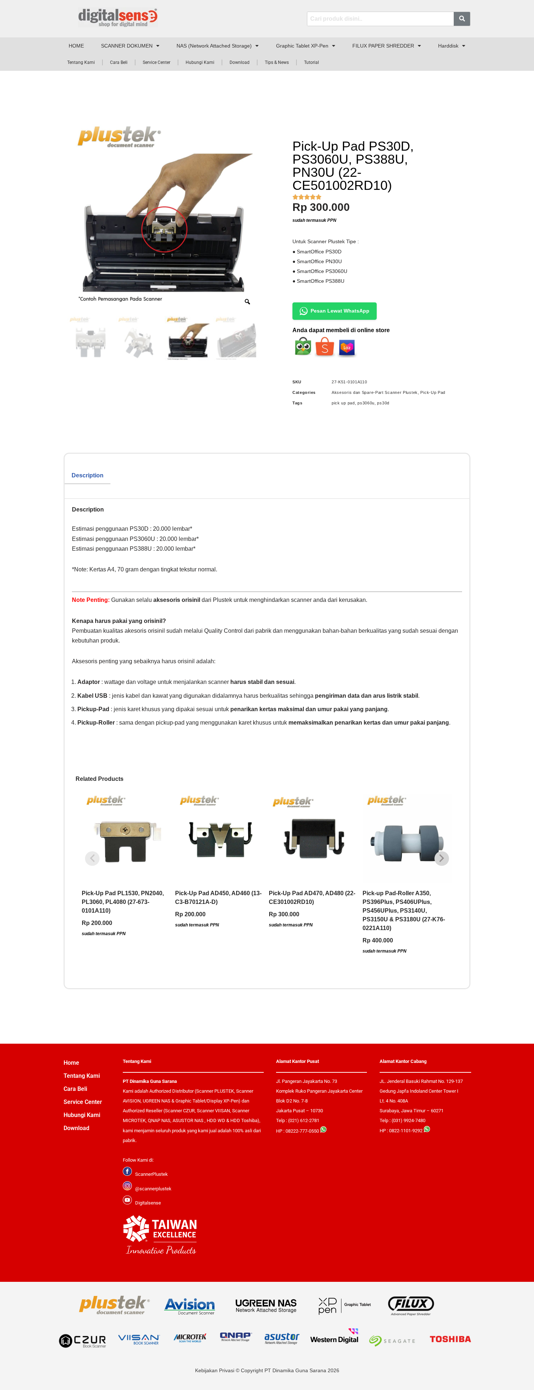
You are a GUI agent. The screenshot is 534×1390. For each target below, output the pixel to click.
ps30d (383, 403)
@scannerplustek (153, 1188)
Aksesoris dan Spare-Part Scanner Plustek (375, 392)
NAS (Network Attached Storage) (214, 46)
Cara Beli (119, 62)
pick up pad (343, 403)
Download (240, 62)
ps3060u (366, 403)
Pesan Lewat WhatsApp (340, 311)
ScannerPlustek (151, 1174)
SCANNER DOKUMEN (127, 46)
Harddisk (448, 46)
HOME (76, 46)
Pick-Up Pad (432, 392)
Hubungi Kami (200, 62)
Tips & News (277, 62)
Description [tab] (88, 475)
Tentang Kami (81, 62)
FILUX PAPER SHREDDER (383, 46)
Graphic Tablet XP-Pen (302, 46)
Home (71, 1062)
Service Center (156, 62)
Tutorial (311, 62)
